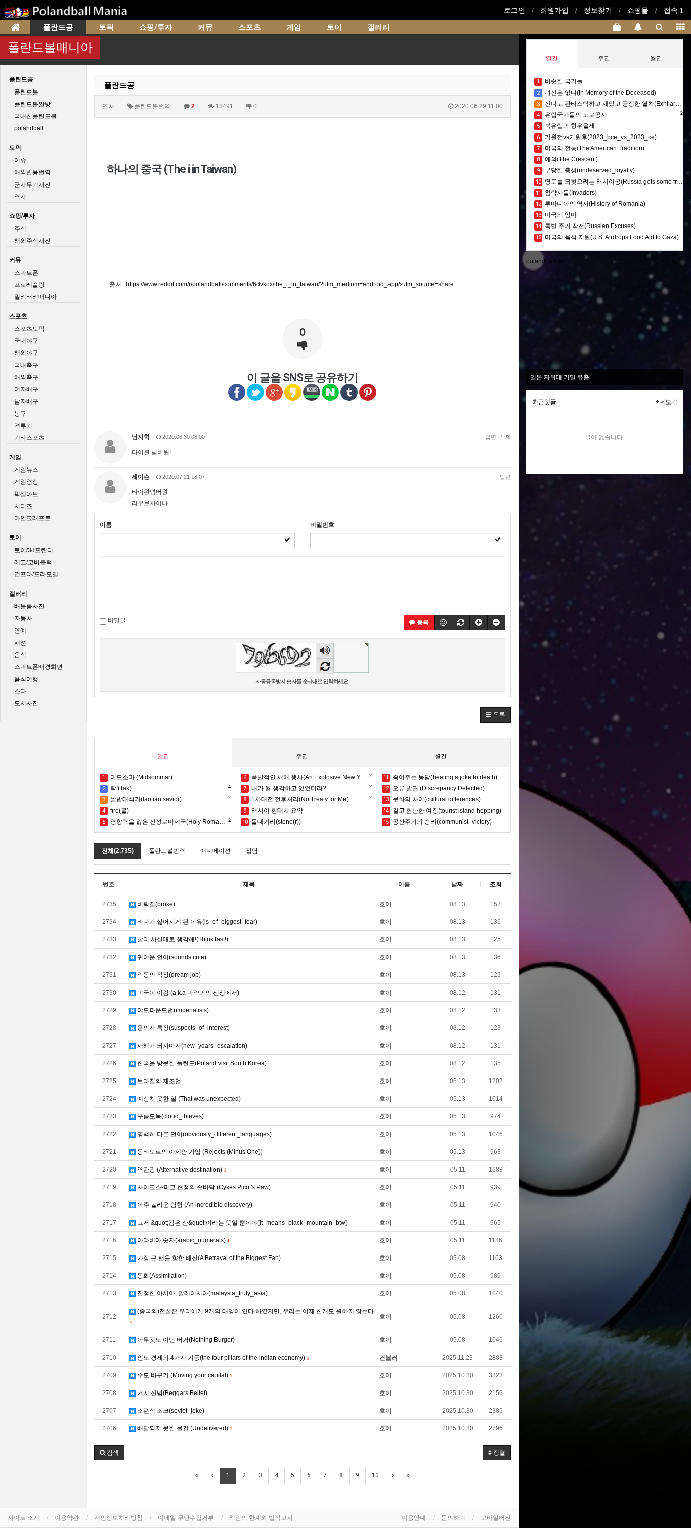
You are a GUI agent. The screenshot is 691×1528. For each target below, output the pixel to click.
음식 (20, 654)
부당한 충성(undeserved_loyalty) (586, 170)
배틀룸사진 (29, 606)
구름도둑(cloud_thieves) (170, 1116)
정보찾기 (598, 10)
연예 (20, 630)
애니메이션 (215, 851)
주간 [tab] (302, 756)
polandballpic (545, 261)
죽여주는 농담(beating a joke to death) (447, 777)
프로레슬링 (29, 284)
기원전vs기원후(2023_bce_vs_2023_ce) (597, 137)
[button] (495, 715)
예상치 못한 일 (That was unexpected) (188, 1098)
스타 (20, 691)
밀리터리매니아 (35, 296)
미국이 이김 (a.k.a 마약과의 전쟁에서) (187, 992)
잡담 (252, 851)
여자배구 (26, 389)
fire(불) (115, 810)
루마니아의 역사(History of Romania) (590, 203)
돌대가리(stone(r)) (271, 821)
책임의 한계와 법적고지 (261, 1517)
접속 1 (673, 10)
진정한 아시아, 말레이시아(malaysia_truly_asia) (202, 1293)
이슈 (20, 160)
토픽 (106, 27)
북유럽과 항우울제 (566, 125)
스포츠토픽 (29, 328)
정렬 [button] (498, 1452)
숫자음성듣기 (325, 651)
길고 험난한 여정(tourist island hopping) (447, 810)
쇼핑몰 (638, 10)
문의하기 (453, 1517)
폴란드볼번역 (167, 851)
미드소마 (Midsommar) (137, 777)
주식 (20, 228)
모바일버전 (496, 1517)
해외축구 (26, 377)
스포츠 (249, 27)
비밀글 (116, 620)
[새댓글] (461, 622)
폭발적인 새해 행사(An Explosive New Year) (307, 777)
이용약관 (67, 1517)
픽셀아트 (26, 494)
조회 (496, 884)
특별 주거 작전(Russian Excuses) (586, 226)
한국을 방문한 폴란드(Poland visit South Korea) (201, 1063)
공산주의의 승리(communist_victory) (447, 821)
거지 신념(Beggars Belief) (171, 1393)
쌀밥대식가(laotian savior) (166, 799)
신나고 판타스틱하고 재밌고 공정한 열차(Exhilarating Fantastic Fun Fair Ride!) (610, 103)
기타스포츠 (29, 437)
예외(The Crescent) (567, 159)
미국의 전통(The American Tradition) (590, 148)
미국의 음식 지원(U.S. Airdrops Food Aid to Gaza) (607, 237)
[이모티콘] (443, 622)
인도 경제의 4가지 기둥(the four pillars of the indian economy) (222, 1357)
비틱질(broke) (155, 904)
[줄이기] (496, 622)
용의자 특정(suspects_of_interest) (183, 1027)
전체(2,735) (118, 851)
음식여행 (26, 679)
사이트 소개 (23, 1517)
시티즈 (23, 506)
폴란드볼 (26, 92)
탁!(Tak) (166, 788)
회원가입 (554, 10)
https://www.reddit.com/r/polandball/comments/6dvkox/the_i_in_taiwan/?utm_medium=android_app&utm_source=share (290, 284)
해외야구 (26, 352)
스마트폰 (26, 272)
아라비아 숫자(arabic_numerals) (182, 1240)
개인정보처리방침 (118, 1517)
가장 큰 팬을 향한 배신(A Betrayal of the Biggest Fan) (208, 1258)
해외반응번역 (32, 172)
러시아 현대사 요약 (273, 810)
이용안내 (414, 1517)
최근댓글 (544, 402)
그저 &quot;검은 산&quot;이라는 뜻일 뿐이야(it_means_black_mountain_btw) (242, 1222)
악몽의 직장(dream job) (168, 974)
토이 (334, 27)
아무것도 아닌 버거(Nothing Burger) (185, 1339)
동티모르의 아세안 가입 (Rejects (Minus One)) (199, 1151)
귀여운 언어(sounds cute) (171, 957)
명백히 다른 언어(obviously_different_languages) (204, 1134)
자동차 (23, 618)
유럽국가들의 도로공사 (609, 114)
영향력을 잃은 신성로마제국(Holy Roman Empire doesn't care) (166, 821)
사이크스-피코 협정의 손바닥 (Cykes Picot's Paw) (203, 1187)
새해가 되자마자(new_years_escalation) (191, 1045)
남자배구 (26, 401)
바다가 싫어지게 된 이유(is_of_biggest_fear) (196, 921)
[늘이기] (478, 622)
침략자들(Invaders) (566, 192)
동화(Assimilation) (161, 1275)
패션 (20, 642)
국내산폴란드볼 (35, 116)
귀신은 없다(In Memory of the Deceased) (596, 92)
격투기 (23, 425)
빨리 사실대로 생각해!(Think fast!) (182, 939)
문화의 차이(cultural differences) (447, 799)
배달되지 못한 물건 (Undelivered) (184, 1428)
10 (375, 1475)
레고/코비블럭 (33, 562)
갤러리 (378, 27)
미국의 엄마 (556, 214)
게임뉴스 (26, 469)
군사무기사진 (32, 184)
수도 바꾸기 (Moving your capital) (184, 1375)
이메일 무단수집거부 (186, 1517)
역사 (20, 196)
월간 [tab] (441, 756)
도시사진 (26, 703)
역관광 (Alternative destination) (181, 1169)
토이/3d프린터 (33, 550)
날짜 (457, 884)
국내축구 (26, 365)
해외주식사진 (32, 240)
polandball (29, 128)
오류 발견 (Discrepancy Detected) (447, 788)
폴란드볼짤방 (32, 104)
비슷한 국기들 (560, 81)
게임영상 (26, 481)
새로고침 (325, 666)
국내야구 (26, 340)
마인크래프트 (32, 518)
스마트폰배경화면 (38, 666)
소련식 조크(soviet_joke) (170, 1410)
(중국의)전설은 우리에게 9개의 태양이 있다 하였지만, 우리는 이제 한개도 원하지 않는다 (251, 1316)
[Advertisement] (407, 191)
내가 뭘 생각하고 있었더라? (307, 788)
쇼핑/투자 (155, 27)
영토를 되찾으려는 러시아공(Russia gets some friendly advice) (609, 181)
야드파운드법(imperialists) (172, 1010)
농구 (20, 413)
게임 (293, 27)
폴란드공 (58, 27)
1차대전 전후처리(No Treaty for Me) (307, 799)
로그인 (514, 10)
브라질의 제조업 (158, 1081)
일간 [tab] (163, 756)
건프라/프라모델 (36, 574)
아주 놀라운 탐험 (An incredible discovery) (194, 1204)
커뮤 (205, 27)
